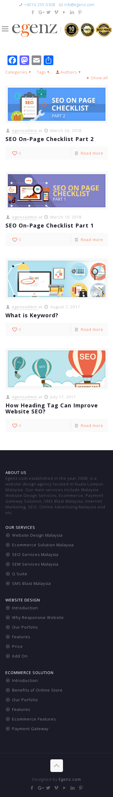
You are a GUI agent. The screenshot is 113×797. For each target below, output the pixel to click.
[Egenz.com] (61, 29)
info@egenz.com (79, 4)
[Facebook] (33, 12)
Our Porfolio (25, 627)
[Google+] (41, 12)
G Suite (19, 573)
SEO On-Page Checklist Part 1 (49, 225)
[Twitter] (49, 12)
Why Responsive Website (38, 617)
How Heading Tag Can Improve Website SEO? (51, 408)
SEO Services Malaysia (35, 554)
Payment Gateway (30, 728)
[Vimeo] (56, 12)
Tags (41, 72)
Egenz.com (70, 779)
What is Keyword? (31, 315)
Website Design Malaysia (37, 535)
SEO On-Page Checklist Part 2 (49, 139)
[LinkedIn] (72, 12)
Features (21, 636)
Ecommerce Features (34, 719)
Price (17, 646)
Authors (69, 72)
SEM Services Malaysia (35, 564)
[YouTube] (64, 12)
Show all (99, 77)
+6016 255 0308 (39, 4)
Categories (16, 72)
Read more (92, 153)
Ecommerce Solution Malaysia (43, 545)
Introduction (25, 607)
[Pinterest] (80, 12)
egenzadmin (24, 130)
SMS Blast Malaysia (31, 583)
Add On (20, 656)
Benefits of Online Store (37, 690)
